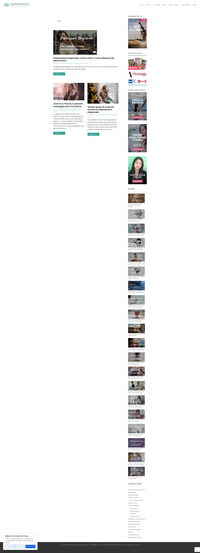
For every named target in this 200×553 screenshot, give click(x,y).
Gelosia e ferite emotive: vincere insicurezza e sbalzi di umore (136, 391)
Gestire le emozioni (67, 63)
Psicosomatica (132, 527)
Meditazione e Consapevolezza (136, 519)
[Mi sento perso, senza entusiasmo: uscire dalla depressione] (136, 357)
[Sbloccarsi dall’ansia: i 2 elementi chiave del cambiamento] (136, 442)
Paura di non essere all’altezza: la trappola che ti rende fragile (136, 320)
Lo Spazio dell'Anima (133, 505)
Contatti (137, 545)
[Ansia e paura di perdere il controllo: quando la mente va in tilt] (136, 257)
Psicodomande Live (135, 511)
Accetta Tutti (30, 546)
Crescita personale (133, 495)
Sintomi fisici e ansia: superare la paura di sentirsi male (136, 420)
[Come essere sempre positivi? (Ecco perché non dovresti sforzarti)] (136, 198)
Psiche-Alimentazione (134, 521)
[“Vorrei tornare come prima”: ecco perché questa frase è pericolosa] (136, 457)
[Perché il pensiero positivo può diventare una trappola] (136, 214)
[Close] (36, 534)
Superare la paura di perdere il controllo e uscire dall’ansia (135, 434)
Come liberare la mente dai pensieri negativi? (134, 477)
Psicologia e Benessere (134, 524)
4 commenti (57, 63)
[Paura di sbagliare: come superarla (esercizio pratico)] (136, 328)
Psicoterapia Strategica (134, 529)
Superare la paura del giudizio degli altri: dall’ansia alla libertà (135, 248)
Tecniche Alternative (133, 535)
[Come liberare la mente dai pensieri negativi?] (136, 471)
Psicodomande (134, 508)
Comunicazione (132, 492)
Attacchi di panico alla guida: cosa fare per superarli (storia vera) (136, 377)
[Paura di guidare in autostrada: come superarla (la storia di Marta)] (136, 342)
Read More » (59, 73)
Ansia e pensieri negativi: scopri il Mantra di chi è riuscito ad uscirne (136, 234)
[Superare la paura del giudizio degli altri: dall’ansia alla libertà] (136, 242)
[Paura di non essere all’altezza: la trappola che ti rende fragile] (136, 314)
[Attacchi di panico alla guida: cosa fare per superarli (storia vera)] (136, 371)
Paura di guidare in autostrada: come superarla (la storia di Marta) (136, 348)
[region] (20, 541)
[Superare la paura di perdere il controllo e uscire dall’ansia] (136, 428)
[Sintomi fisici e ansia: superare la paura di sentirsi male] (136, 414)
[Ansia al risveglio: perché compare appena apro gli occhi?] (136, 271)
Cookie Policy (130, 545)
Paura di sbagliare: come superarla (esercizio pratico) (136, 334)
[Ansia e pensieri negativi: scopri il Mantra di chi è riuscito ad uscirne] (136, 228)
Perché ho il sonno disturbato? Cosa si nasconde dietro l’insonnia (136, 291)
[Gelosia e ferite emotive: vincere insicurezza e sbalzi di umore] (136, 385)
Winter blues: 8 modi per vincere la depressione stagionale (101, 109)
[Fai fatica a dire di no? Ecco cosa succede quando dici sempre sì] (136, 300)
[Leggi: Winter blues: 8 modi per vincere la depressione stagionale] (103, 93)
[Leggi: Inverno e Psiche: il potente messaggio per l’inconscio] (68, 91)
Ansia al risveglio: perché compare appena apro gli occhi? (136, 277)
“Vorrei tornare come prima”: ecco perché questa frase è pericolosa (136, 463)
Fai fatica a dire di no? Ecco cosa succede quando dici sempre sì (135, 306)
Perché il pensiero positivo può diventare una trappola (135, 220)
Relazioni (130, 532)
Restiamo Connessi (135, 516)
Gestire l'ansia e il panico (136, 500)
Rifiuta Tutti (20, 546)
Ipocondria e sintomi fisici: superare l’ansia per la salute (135, 406)
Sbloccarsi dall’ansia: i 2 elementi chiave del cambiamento (136, 448)
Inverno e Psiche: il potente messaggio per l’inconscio (68, 105)
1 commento (57, 109)
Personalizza (10, 546)
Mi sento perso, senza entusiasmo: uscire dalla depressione (136, 363)
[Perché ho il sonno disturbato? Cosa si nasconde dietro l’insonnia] (136, 285)
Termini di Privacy (121, 545)
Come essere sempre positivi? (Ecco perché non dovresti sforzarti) (135, 205)
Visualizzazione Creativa (134, 537)
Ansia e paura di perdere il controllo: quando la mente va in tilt (136, 263)
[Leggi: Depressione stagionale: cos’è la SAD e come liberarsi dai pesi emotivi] (75, 42)
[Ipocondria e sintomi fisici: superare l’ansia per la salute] (136, 400)
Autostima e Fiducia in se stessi (136, 489)
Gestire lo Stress (132, 503)
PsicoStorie (133, 513)
